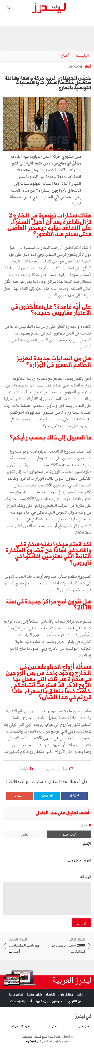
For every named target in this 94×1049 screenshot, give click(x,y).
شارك (73, 796)
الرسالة (85, 876)
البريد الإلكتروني (79, 859)
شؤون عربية (16, 995)
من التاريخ (74, 1001)
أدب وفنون (58, 1001)
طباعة (25, 769)
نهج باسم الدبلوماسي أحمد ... (24, 946)
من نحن (84, 1026)
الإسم (87, 843)
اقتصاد (50, 995)
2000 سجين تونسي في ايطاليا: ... (67, 946)
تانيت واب (30, 1041)
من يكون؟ (42, 1001)
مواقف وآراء (65, 995)
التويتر (45, 796)
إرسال (81, 922)
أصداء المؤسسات (21, 1001)
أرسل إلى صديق (57, 769)
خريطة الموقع (20, 1026)
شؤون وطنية (34, 995)
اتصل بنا (53, 1026)
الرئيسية (82, 56)
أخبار (65, 56)
